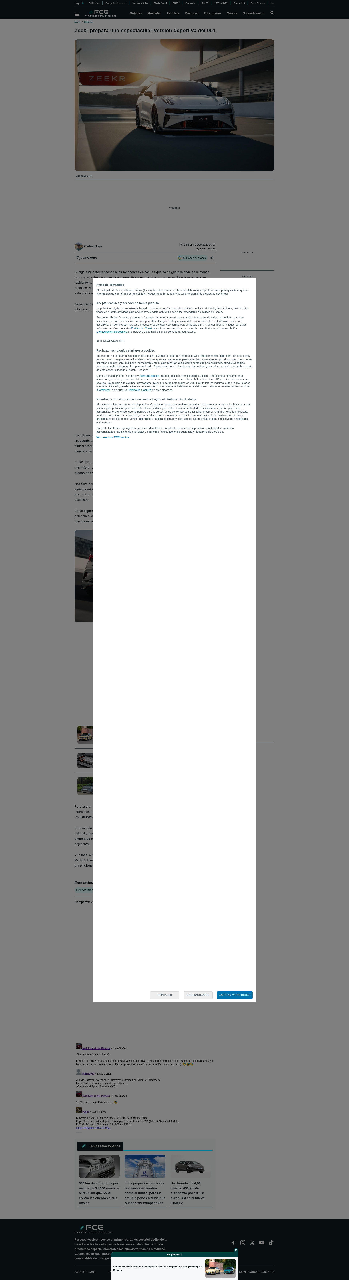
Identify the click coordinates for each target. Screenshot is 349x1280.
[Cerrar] (236, 1250)
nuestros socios (149, 375)
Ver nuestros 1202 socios (112, 437)
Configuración (198, 995)
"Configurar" (103, 389)
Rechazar (164, 995)
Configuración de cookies (111, 331)
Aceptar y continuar (235, 995)
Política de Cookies (143, 328)
